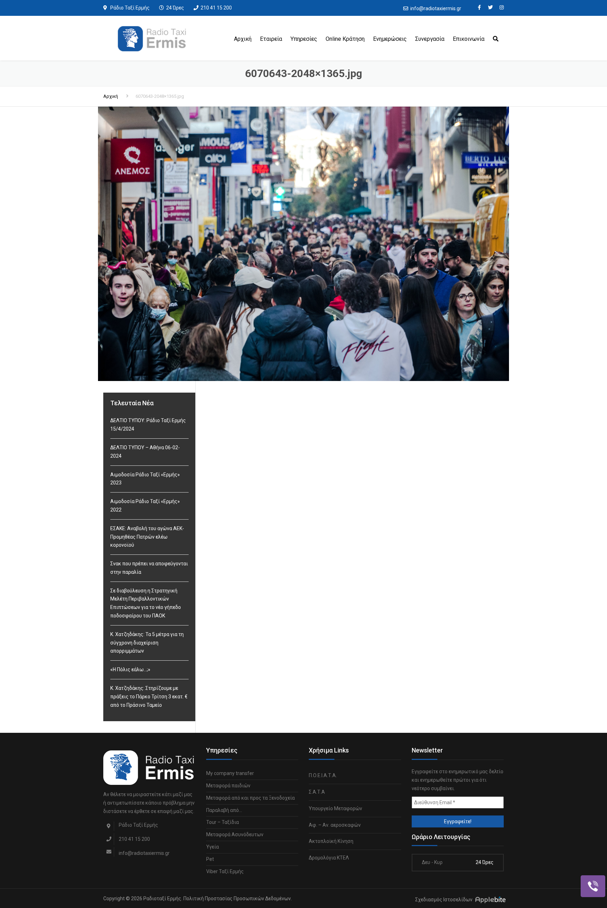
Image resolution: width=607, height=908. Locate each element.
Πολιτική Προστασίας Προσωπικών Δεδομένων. (237, 898)
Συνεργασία (429, 39)
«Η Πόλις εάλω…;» (130, 669)
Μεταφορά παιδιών (228, 785)
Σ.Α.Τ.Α (317, 792)
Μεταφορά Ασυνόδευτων (234, 834)
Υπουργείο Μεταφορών (335, 808)
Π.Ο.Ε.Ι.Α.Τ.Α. (323, 775)
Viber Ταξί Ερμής (225, 871)
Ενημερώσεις (390, 39)
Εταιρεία (271, 39)
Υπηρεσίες (304, 39)
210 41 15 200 (216, 8)
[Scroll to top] (570, 870)
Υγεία (212, 847)
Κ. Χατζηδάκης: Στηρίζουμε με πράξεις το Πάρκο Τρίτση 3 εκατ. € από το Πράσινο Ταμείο (149, 696)
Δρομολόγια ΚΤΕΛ (329, 858)
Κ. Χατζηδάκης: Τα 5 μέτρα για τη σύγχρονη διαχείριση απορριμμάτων (147, 642)
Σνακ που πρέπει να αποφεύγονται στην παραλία (149, 568)
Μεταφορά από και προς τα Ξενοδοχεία (250, 798)
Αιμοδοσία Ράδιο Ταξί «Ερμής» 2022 (145, 506)
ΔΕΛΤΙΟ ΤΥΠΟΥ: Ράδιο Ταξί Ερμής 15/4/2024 (148, 425)
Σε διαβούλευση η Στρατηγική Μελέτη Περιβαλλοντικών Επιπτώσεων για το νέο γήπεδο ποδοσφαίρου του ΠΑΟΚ (145, 603)
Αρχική (243, 39)
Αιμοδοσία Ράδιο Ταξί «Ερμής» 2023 (145, 479)
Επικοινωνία (468, 39)
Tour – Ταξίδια (222, 822)
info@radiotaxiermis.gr (435, 8)
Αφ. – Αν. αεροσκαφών (335, 825)
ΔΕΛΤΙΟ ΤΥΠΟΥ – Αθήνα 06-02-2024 (145, 452)
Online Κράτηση (345, 39)
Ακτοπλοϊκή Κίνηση (331, 841)
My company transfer (230, 773)
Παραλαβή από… (224, 810)
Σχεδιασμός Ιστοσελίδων (443, 900)
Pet (210, 859)
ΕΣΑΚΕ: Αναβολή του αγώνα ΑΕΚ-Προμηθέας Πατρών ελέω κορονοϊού (147, 537)
